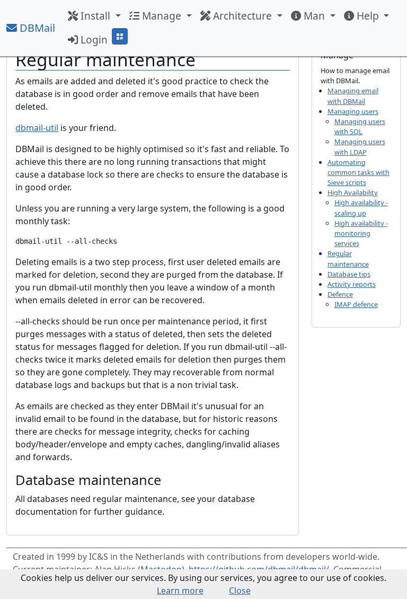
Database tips (349, 274)
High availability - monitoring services (361, 233)
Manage (161, 15)
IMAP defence (356, 304)
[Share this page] (120, 36)
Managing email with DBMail (353, 95)
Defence (340, 294)
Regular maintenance (348, 258)
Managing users (353, 111)
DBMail (36, 28)
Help (368, 15)
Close (240, 590)
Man (314, 15)
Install (95, 15)
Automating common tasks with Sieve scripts (359, 172)
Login (93, 39)
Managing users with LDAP (359, 146)
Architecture (242, 15)
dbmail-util (36, 128)
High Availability (353, 192)
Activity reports (352, 284)
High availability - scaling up (361, 207)
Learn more (180, 590)
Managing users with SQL (359, 126)
